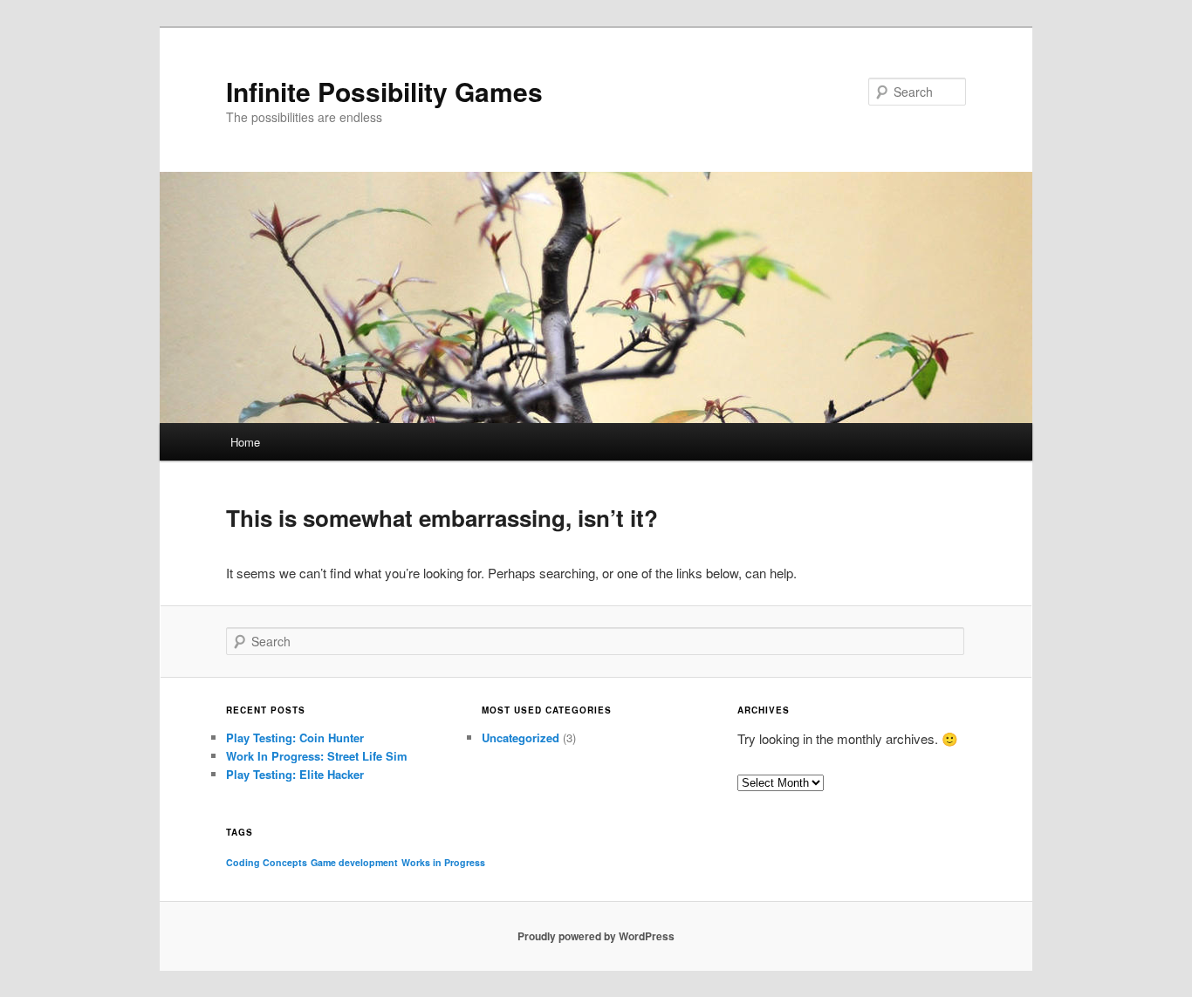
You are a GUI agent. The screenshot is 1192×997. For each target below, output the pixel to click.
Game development (354, 862)
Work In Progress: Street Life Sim (317, 756)
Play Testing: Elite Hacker (295, 774)
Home (245, 442)
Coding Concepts (266, 862)
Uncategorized (520, 737)
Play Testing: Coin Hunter (295, 737)
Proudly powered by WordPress (596, 936)
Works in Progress (443, 862)
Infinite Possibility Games (384, 91)
